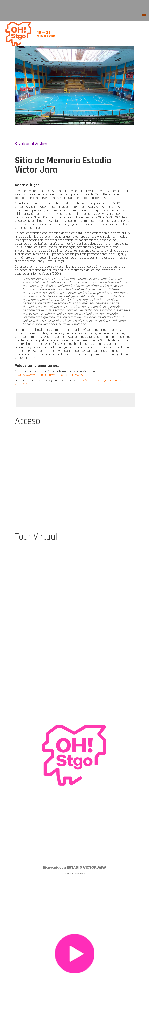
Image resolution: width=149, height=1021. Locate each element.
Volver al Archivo (33, 143)
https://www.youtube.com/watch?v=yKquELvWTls (49, 375)
